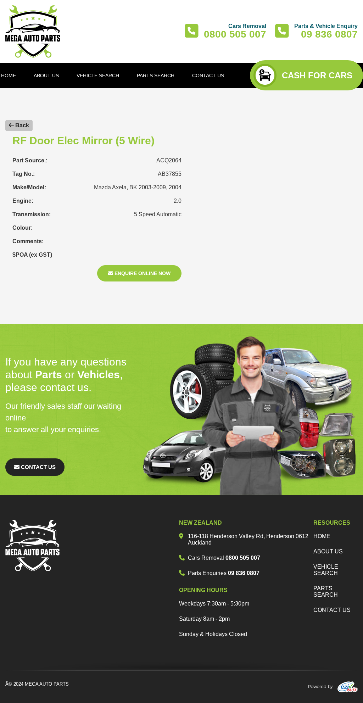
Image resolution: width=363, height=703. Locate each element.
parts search (325, 591)
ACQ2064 (169, 160)
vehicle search (325, 570)
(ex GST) (40, 255)
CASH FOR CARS (317, 75)
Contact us (332, 610)
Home (321, 536)
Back (21, 125)
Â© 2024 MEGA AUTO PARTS (37, 684)
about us (328, 551)
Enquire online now (142, 273)
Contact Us (37, 467)
